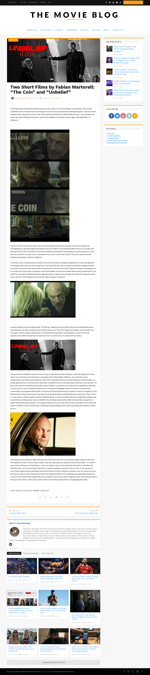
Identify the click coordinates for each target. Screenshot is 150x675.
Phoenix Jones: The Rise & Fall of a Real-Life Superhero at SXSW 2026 (126, 72)
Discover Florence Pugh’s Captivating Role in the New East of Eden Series (53, 649)
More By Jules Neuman (31, 553)
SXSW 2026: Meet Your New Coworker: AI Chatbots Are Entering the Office (126, 92)
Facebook (12, 2)
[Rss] (141, 671)
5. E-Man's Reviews (113, 136)
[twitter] (45, 497)
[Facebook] (123, 671)
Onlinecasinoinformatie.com (116, 143)
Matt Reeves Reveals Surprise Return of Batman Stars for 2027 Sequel (84, 617)
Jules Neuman (21, 98)
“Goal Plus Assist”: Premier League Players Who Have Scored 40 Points (85, 579)
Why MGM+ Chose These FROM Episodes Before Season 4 (125, 49)
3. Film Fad (110, 134)
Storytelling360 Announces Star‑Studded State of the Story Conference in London (21, 611)
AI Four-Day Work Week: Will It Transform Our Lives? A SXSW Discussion (127, 60)
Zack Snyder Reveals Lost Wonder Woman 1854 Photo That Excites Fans (53, 611)
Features (13, 40)
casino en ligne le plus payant (116, 140)
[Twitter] (127, 671)
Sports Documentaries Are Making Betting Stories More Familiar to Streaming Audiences (85, 649)
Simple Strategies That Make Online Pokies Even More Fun (51, 578)
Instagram (33, 2)
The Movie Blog (75, 15)
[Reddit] (136, 671)
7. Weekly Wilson (112, 138)
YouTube (22, 2)
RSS (49, 2)
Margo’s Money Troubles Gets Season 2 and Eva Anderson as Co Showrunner (21, 649)
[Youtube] (132, 671)
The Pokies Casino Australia (19, 577)
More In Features (48, 553)
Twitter (43, 2)
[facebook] (40, 497)
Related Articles (14, 553)
